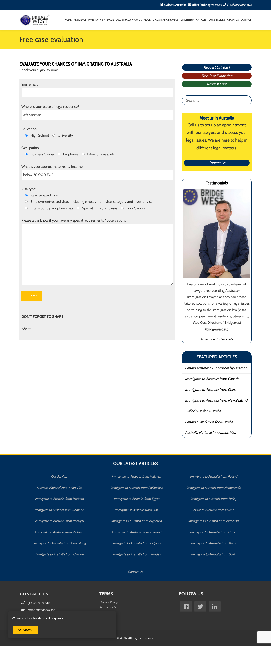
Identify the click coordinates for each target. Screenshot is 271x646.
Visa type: (28, 189)
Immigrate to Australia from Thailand (136, 532)
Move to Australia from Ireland (213, 510)
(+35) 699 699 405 (239, 5)
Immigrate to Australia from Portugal (59, 521)
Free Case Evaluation (216, 76)
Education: (29, 129)
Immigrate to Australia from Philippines (137, 488)
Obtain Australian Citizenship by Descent (215, 368)
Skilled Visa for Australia (203, 411)
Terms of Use (108, 607)
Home (68, 19)
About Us (233, 19)
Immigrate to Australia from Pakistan (59, 499)
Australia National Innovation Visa (210, 432)
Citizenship (187, 19)
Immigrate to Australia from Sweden (136, 554)
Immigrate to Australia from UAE (137, 510)
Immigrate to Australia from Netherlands (213, 488)
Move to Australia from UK (124, 19)
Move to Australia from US (161, 19)
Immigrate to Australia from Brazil (213, 543)
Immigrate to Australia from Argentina (136, 521)
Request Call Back (217, 67)
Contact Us (217, 163)
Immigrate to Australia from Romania (59, 510)
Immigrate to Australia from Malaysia (136, 476)
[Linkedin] (215, 606)
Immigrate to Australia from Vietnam (59, 532)
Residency (80, 19)
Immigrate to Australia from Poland (213, 476)
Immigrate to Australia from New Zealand (216, 400)
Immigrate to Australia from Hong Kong (59, 543)
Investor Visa (96, 19)
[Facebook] (186, 606)
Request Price (217, 84)
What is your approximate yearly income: (52, 166)
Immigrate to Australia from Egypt (136, 499)
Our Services (217, 19)
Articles (201, 19)
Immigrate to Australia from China (210, 389)
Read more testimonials (217, 339)
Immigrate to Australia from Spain (213, 554)
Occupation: (30, 148)
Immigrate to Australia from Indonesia (213, 521)
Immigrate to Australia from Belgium (136, 543)
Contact (246, 19)
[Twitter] (200, 606)
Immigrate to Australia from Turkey (213, 499)
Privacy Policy (108, 602)
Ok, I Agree (25, 630)
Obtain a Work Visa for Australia (209, 422)
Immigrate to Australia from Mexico (213, 532)
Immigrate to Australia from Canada (212, 379)
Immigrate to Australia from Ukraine (59, 554)
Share (25, 329)
